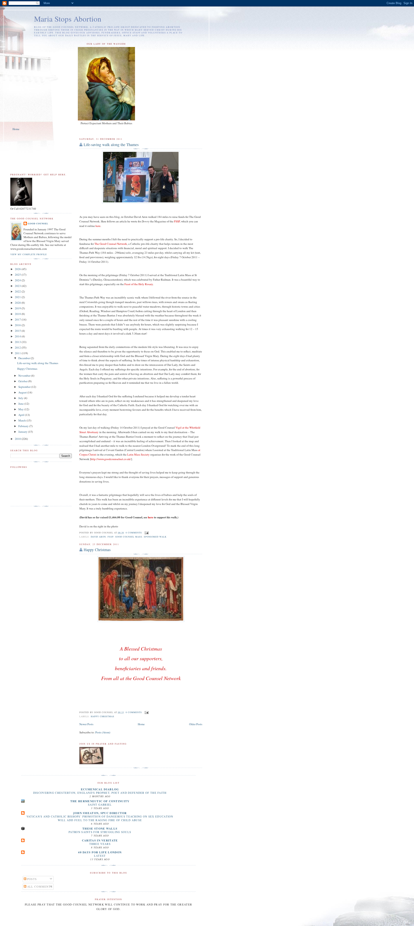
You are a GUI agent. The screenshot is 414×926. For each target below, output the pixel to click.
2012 (18, 347)
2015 (18, 331)
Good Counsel (38, 223)
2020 (18, 303)
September (24, 387)
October (23, 381)
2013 (18, 342)
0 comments (134, 532)
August (22, 392)
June (21, 404)
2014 (18, 336)
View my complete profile (28, 254)
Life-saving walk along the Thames (111, 144)
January (23, 432)
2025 (18, 275)
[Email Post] (146, 532)
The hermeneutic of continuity (100, 801)
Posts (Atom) (102, 732)
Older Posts (195, 724)
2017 (18, 319)
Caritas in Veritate (100, 840)
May (21, 409)
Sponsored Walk (155, 536)
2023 (18, 286)
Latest (100, 855)
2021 (18, 297)
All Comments (39, 886)
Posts (31, 879)
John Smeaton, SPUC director (100, 813)
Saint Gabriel (100, 804)
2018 (18, 314)
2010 (18, 439)
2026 (18, 269)
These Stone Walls (99, 828)
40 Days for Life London (100, 852)
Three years (100, 844)
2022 (18, 291)
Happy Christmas (97, 549)
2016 (18, 325)
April (21, 415)
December (24, 358)
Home (16, 129)
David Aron (98, 536)
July (21, 398)
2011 (18, 353)
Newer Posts (86, 724)
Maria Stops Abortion (67, 19)
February (23, 426)
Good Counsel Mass (128, 536)
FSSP (110, 536)
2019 (18, 308)
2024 (18, 280)
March (22, 420)
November (24, 375)
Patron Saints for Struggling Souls (100, 832)
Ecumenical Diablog (100, 789)
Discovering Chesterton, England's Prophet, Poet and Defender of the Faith (100, 792)
